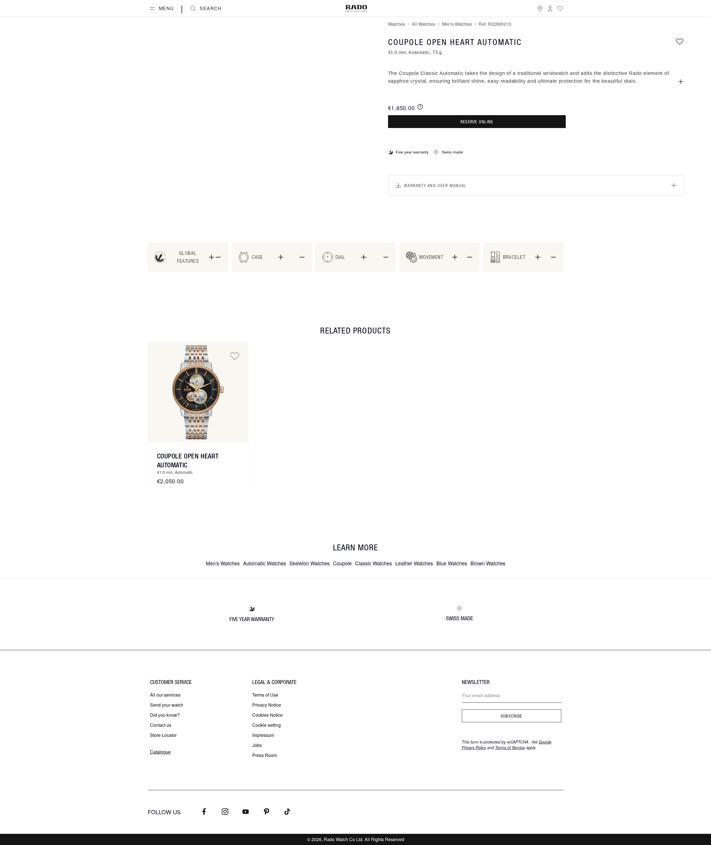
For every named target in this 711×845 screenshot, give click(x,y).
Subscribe (511, 715)
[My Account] (550, 8)
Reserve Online (476, 121)
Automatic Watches (264, 563)
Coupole (342, 563)
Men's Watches (457, 24)
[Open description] (680, 81)
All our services (165, 695)
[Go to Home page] (356, 8)
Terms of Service (510, 747)
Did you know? (165, 715)
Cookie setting (266, 725)
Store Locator (163, 735)
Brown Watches (487, 563)
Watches (396, 24)
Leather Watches (414, 563)
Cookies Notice (267, 715)
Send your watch (166, 705)
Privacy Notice (266, 705)
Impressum (263, 735)
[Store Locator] (540, 8)
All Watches (423, 24)
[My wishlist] (560, 8)
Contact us (160, 725)
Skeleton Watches (309, 563)
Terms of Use (265, 695)
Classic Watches (373, 563)
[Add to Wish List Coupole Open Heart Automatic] (234, 355)
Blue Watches (451, 563)
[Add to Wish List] (679, 41)
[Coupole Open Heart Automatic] (198, 392)
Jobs (257, 745)
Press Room (264, 755)
